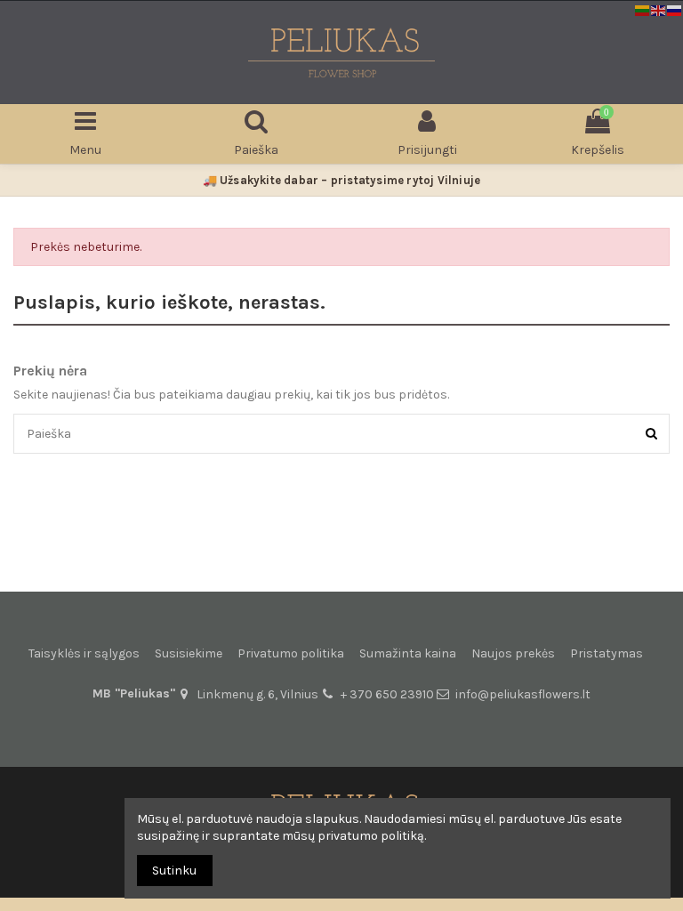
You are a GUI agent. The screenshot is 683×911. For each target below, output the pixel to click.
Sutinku (174, 870)
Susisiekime (188, 653)
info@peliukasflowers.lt (523, 694)
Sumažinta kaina (407, 653)
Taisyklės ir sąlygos (84, 653)
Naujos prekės (513, 653)
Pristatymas (606, 653)
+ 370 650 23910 (387, 694)
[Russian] (675, 9)
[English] (659, 9)
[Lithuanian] (643, 9)
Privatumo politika (290, 653)
